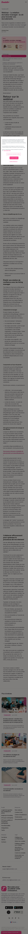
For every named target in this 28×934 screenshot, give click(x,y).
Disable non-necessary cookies (13, 154)
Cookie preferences (13, 161)
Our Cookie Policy (7, 150)
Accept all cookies (14, 157)
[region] (14, 150)
